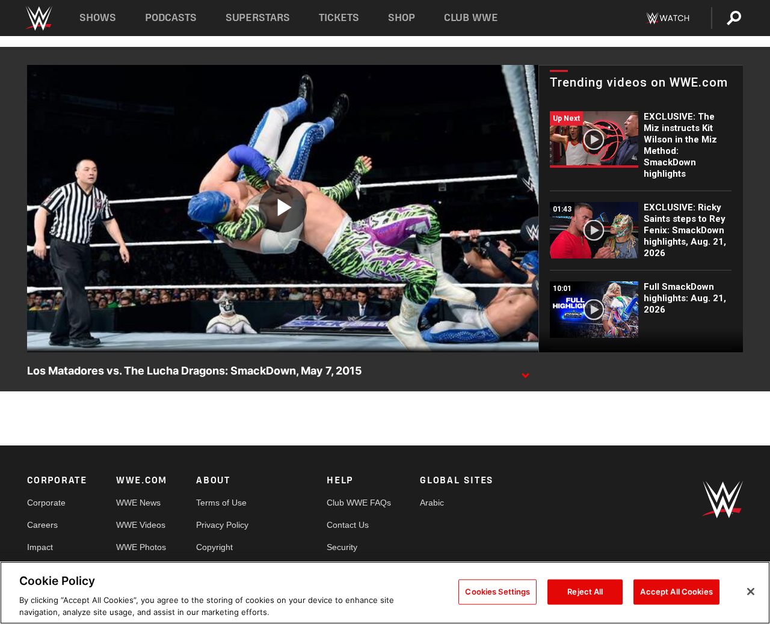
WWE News (138, 502)
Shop (401, 17)
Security (342, 547)
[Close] (751, 591)
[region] (385, 592)
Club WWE (471, 17)
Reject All (585, 591)
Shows (97, 17)
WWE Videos (140, 525)
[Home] (38, 18)
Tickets (339, 17)
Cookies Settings (497, 591)
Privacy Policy (222, 525)
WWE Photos (141, 547)
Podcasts (171, 17)
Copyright (214, 547)
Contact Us (348, 525)
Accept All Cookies (676, 591)
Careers (42, 525)
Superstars (258, 17)
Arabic (432, 502)
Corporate (46, 502)
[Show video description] (525, 371)
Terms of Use (221, 502)
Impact (40, 547)
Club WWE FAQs (359, 502)
